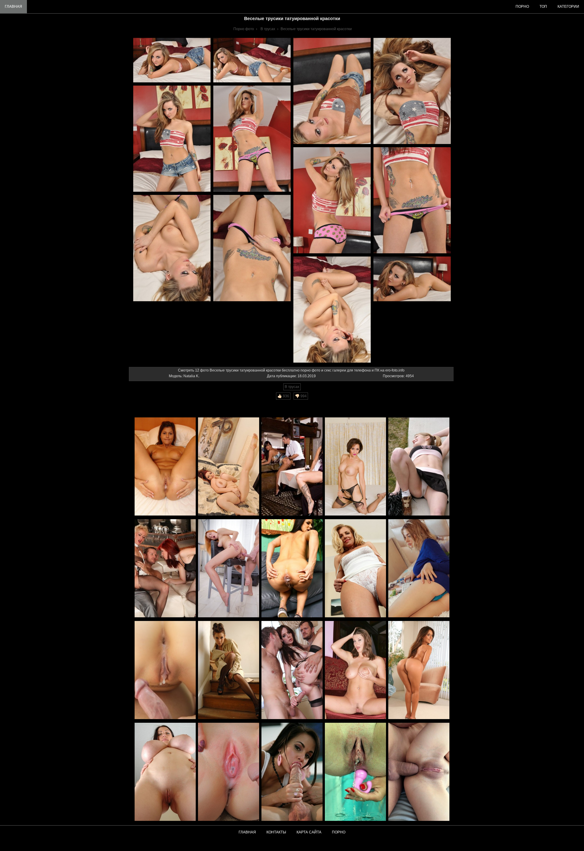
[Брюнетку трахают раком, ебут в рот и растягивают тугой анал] (292, 670)
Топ (543, 6)
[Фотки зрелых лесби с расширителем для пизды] (419, 568)
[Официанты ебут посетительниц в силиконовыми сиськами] (292, 467)
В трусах (292, 387)
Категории (568, 6)
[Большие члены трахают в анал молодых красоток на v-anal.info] (419, 772)
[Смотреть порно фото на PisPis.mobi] (355, 772)
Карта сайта (309, 832)
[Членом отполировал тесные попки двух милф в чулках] (165, 568)
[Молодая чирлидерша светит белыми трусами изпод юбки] (419, 467)
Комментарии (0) (146, 403)
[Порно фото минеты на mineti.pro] (292, 772)
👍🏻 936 (283, 396)
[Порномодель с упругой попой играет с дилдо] (419, 670)
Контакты (276, 832)
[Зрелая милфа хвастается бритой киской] (355, 568)
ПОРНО (338, 832)
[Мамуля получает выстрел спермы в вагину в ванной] (165, 670)
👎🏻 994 (301, 396)
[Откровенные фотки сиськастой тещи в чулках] (355, 467)
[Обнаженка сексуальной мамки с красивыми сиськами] (355, 670)
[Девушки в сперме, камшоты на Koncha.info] (228, 772)
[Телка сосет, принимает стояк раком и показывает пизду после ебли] (165, 467)
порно (522, 6)
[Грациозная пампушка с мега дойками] (228, 467)
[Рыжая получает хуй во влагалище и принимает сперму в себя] (228, 568)
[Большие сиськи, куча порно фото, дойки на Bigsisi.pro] (165, 772)
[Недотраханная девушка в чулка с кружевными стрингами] (228, 670)
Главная (13, 6)
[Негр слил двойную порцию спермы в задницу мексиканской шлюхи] (292, 568)
